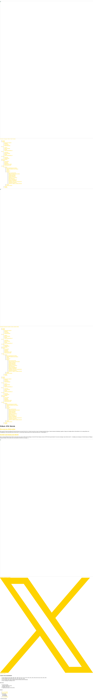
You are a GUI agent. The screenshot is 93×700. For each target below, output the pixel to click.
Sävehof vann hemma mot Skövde (9, 434)
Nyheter (3, 140)
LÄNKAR (8, 170)
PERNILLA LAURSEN (13, 177)
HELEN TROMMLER (13, 179)
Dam (3, 146)
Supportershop (6, 158)
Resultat (5, 149)
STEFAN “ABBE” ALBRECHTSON (15, 183)
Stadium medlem (9, 185)
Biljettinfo (6, 143)
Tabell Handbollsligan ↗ (8, 150)
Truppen (5, 147)
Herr (3, 151)
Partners (3, 160)
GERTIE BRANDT (12, 175)
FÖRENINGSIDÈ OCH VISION (12, 168)
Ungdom (5, 187)
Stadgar (7, 184)
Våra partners (6, 161)
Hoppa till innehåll (3, 0)
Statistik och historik (12, 174)
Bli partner (6, 162)
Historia (7, 171)
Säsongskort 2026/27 (7, 142)
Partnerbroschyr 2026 (8, 164)
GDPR (7, 169)
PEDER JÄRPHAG (12, 176)
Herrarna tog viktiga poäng (7, 429)
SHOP (3, 156)
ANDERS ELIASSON (13, 182)
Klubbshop (6, 157)
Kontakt (5, 186)
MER (3, 353)
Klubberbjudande (7, 145)
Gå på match (6, 144)
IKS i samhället (4, 159)
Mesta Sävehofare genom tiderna (14, 173)
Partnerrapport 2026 (7, 165)
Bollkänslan (6, 163)
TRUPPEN (6, 152)
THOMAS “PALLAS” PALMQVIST (15, 181)
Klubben (5, 354)
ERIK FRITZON (12, 178)
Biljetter (3, 141)
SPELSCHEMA (7, 148)
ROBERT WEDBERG (13, 180)
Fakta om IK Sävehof (12, 172)
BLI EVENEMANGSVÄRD (11, 355)
